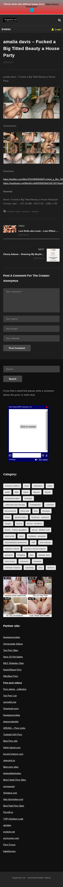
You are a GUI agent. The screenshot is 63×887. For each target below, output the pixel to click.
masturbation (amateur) (16, 542)
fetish (7, 517)
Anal (26, 486)
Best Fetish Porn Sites (14, 779)
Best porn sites (10, 767)
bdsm (25, 492)
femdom (46, 511)
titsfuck (50, 568)
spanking (29, 568)
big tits (48, 492)
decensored (10, 511)
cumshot (50, 505)
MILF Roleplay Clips (13, 663)
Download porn (11, 708)
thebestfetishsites (12, 773)
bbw (16, 492)
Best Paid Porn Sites (13, 805)
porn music (10, 561)
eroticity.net (9, 831)
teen (40, 568)
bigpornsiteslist (10, 721)
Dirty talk (25, 511)
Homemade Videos (13, 644)
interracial (9, 536)
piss (32, 555)
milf (33, 542)
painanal (9, 555)
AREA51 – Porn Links (14, 728)
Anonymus (10, 280)
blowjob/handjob (12, 498)
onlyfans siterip (12, 549)
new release (45, 542)
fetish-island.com (12, 747)
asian (49, 486)
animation (37, 486)
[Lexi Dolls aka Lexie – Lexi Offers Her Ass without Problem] (31, 230)
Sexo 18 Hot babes (13, 656)
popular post (44, 555)
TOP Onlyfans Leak (13, 818)
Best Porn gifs (10, 741)
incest (19, 524)
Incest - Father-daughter (16, 530)
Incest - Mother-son (41, 530)
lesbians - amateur (37, 536)
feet (35, 511)
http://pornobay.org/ (13, 799)
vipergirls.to (9, 760)
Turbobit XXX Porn (12, 734)
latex (21, 536)
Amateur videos (14, 211)
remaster (24, 561)
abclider (7, 825)
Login (57, 29)
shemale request (12, 568)
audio (7, 492)
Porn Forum (9, 844)
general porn (20, 517)
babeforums (9, 851)
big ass (36, 492)
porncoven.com (11, 838)
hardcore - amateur (30, 211)
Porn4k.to (8, 812)
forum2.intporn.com (13, 754)
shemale (37, 561)
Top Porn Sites (10, 650)
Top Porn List (10, 695)
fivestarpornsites (11, 637)
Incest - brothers (34, 524)
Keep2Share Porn (12, 669)
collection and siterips (15, 505)
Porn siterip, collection (14, 689)
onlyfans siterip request (35, 549)
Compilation (35, 505)
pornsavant (9, 786)
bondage (28, 498)
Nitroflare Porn (10, 676)
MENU (7, 29)
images (8, 524)
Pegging (21, 555)
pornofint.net (9, 702)
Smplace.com (10, 793)
